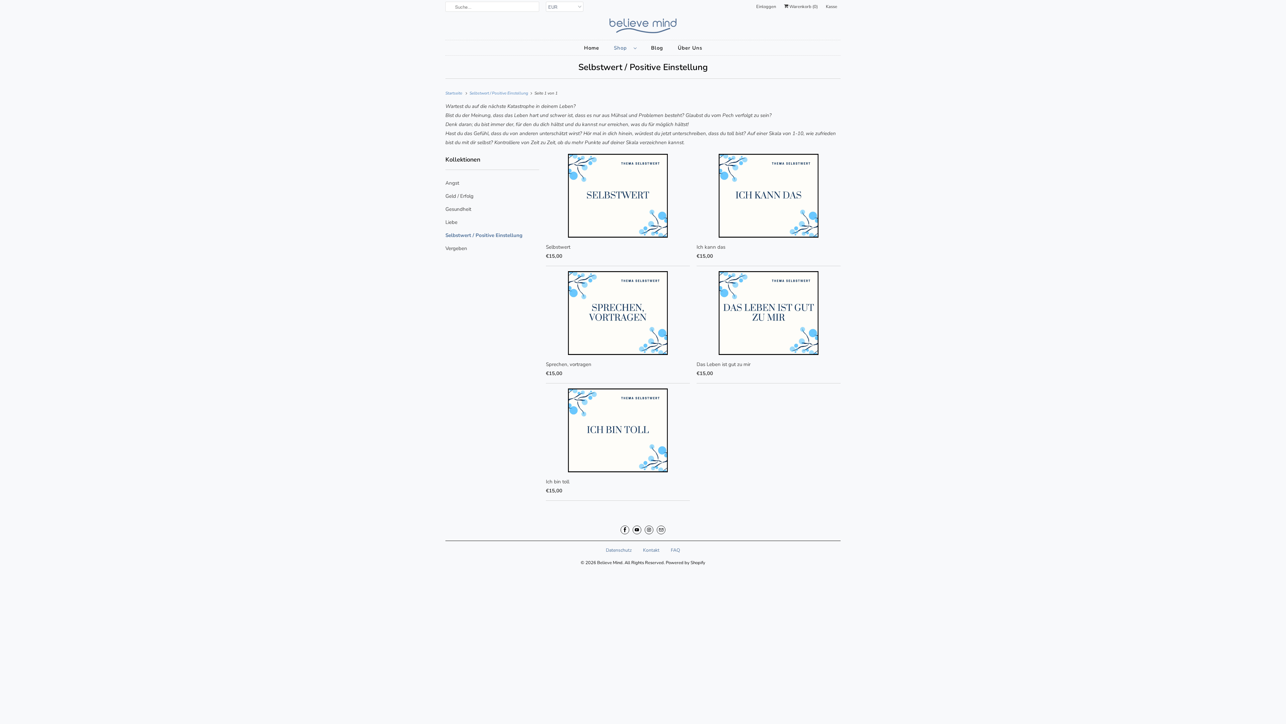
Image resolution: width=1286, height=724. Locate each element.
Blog (657, 48)
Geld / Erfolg (459, 196)
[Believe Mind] (643, 25)
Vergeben (456, 248)
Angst (452, 183)
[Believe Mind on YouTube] (637, 530)
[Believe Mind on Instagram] (649, 530)
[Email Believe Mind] (661, 530)
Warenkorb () (803, 7)
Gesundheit (458, 209)
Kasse (831, 7)
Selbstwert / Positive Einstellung (643, 67)
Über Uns (690, 48)
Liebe (451, 222)
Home (591, 48)
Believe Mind (610, 563)
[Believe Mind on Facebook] (625, 530)
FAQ (675, 550)
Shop (622, 48)
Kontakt (651, 550)
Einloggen (766, 7)
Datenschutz (619, 550)
